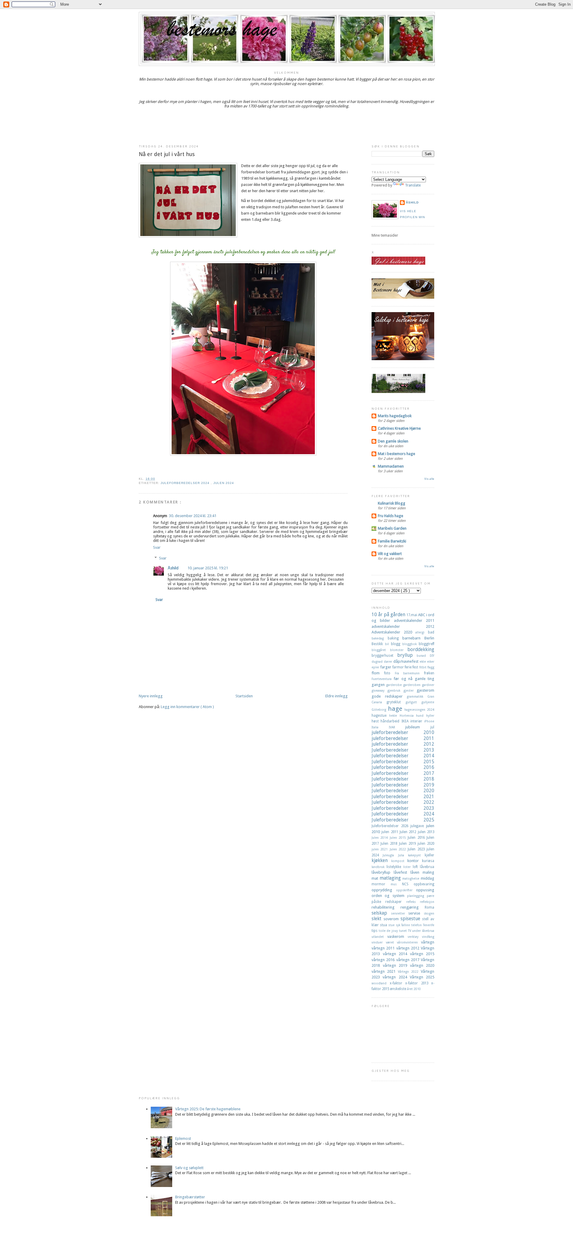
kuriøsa (428, 861)
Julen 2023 (417, 849)
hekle (394, 715)
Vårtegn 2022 (409, 971)
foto (389, 673)
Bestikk (378, 644)
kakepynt (416, 855)
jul (432, 727)
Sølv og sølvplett (189, 1168)
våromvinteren (409, 942)
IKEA (405, 721)
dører (388, 661)
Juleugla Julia (395, 855)
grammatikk (417, 696)
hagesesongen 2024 (419, 709)
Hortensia (408, 715)
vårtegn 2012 (408, 948)
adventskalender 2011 (414, 620)
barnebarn (413, 638)
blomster (399, 650)
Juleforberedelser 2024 (186, 483)
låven (416, 872)
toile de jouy (389, 930)
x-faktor (398, 983)
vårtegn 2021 (385, 971)
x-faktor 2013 (418, 983)
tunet (403, 930)
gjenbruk (395, 690)
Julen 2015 (399, 837)
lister (408, 867)
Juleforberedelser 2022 (403, 802)
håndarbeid (391, 721)
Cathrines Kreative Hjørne (399, 428)
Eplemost (183, 1138)
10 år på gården (389, 614)
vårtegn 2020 (422, 965)
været (391, 942)
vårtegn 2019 (396, 965)
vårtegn (427, 942)
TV (410, 930)
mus (396, 884)
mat (376, 878)
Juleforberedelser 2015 (403, 761)
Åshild (173, 568)
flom (378, 673)
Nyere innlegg (151, 696)
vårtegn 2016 (384, 960)
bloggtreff (426, 644)
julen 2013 (426, 832)
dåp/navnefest (406, 661)
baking (395, 638)
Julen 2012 (409, 832)
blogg (396, 644)
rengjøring (413, 907)
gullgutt (413, 702)
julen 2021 (381, 849)
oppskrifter (406, 890)
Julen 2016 (417, 837)
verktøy (415, 936)
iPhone (429, 721)
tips (375, 931)
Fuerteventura (383, 679)
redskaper (395, 902)
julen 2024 (223, 483)
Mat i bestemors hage (396, 453)
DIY (432, 655)
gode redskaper (389, 696)
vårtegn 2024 (396, 977)
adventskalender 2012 (403, 626)
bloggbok (410, 644)
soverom (392, 919)
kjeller (429, 855)
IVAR (397, 727)
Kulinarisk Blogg (391, 503)
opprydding (384, 890)
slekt (377, 918)
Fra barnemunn (409, 673)
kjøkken (381, 860)
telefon (417, 925)
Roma (429, 907)
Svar (157, 547)
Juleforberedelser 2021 (403, 796)
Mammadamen (391, 466)
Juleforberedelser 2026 (391, 826)
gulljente (427, 702)
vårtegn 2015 (422, 954)
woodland (381, 983)
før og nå (404, 678)
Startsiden (244, 696)
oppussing (425, 890)
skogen (429, 913)
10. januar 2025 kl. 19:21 (207, 568)
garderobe (394, 685)
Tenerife (428, 925)
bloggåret (381, 650)
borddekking (420, 649)
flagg (430, 667)
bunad (423, 655)
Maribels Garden (392, 528)
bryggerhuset (384, 655)
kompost (399, 861)
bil (388, 644)
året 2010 (414, 989)
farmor (398, 667)
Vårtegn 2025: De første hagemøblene (208, 1109)
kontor (414, 860)
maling (428, 872)
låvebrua (427, 867)
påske (378, 902)
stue (392, 925)
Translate (413, 185)
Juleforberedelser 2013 (403, 750)
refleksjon (427, 902)
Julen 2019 (408, 843)
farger (386, 667)
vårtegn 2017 (408, 960)
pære (430, 896)
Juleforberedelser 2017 (403, 773)
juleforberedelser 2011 (403, 738)
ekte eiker (427, 661)
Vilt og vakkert (390, 553)
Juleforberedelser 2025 (403, 820)
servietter (400, 913)
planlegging (417, 896)
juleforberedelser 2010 (403, 732)
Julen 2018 (390, 843)
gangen (379, 684)
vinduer (379, 942)
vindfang (428, 936)
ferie (408, 667)
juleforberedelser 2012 (403, 744)
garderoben (412, 685)
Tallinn (406, 925)
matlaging (391, 878)
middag (427, 878)
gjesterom (425, 690)
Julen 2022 (399, 849)
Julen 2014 (381, 837)
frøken (429, 673)
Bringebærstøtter (190, 1197)
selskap (381, 913)
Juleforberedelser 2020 (403, 790)
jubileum (417, 727)
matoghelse (411, 878)
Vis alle (429, 478)
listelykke (394, 867)
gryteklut (395, 702)
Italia (380, 727)
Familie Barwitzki (392, 541)
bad (431, 632)
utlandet (379, 936)
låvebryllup (383, 872)
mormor (381, 884)
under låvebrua (423, 930)
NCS (408, 884)
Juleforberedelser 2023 (403, 808)
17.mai (412, 615)
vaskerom (397, 936)
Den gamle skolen (393, 441)
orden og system (389, 895)
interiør (417, 721)
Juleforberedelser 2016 (403, 767)
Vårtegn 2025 (422, 977)
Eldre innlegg (336, 696)
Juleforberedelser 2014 (403, 755)
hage (396, 708)
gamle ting (424, 678)
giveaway (379, 690)
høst (376, 721)
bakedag (380, 638)
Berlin (429, 638)
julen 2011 (390, 832)
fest (415, 667)
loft (416, 867)
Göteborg (380, 709)
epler (376, 667)
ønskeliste (398, 989)
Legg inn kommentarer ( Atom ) (187, 706)
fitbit (423, 667)
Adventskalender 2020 (393, 632)
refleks (413, 902)
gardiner (428, 685)
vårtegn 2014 (396, 954)
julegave (418, 826)
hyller (430, 715)
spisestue (411, 918)
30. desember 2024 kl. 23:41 (192, 516)
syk (398, 925)
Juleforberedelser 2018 (403, 779)
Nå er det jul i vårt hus (167, 154)
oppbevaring (424, 884)
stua (384, 925)
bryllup (407, 655)
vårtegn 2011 (384, 948)
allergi (421, 632)
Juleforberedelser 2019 (403, 785)
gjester (410, 690)
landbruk (379, 867)
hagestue (380, 715)
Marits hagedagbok (395, 416)
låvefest (402, 872)
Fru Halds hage (390, 516)
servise (416, 913)
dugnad (378, 661)
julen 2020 (426, 843)
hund (421, 715)
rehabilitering (386, 907)
